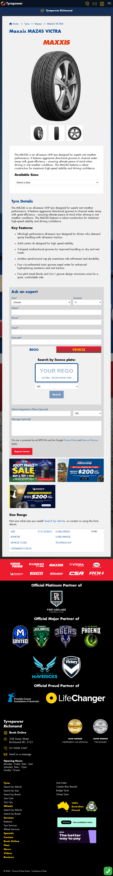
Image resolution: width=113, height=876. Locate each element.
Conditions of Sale (39, 871)
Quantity (77, 298)
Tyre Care (8, 798)
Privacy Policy (70, 440)
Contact (8, 837)
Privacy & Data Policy (21, 871)
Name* (15, 308)
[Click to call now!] (87, 3)
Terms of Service (90, 440)
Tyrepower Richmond (58, 10)
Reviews (9, 857)
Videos (8, 853)
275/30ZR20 (45, 531)
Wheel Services (11, 829)
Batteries (8, 821)
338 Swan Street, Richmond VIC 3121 (21, 740)
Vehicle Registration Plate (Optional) (29, 409)
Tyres (7, 783)
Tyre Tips (8, 802)
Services (9, 817)
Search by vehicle (54, 521)
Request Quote (21, 451)
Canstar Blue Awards (66, 786)
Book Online (11, 841)
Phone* (15, 318)
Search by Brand (12, 794)
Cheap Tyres (62, 794)
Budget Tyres (62, 790)
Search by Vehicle (13, 786)
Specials (9, 833)
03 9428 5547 (18, 748)
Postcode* (16, 337)
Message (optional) (21, 419)
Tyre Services (10, 825)
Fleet (7, 845)
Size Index (61, 782)
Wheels (8, 806)
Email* (14, 327)
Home (15, 23)
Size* (14, 298)
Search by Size (11, 790)
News (7, 849)
